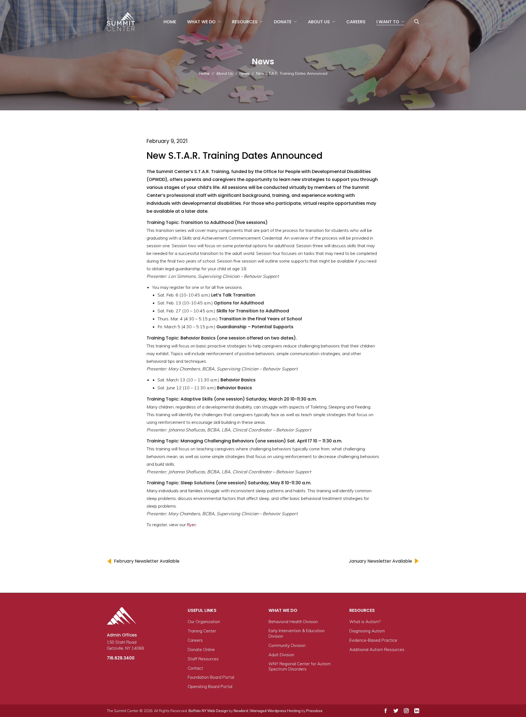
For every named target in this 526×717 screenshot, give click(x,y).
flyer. (192, 524)
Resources (245, 22)
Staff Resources (203, 658)
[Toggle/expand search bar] (416, 21)
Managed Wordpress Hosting (275, 711)
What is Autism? (365, 621)
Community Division (286, 645)
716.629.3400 (121, 658)
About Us (319, 22)
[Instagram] (406, 710)
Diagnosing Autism (367, 631)
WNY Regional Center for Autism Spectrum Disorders (299, 666)
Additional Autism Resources (376, 649)
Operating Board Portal (210, 686)
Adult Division (281, 654)
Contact (195, 668)
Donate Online (201, 649)
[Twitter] (395, 710)
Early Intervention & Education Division (296, 633)
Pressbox (314, 711)
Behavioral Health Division (293, 621)
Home (170, 22)
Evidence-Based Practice (373, 640)
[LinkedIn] (416, 710)
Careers (355, 22)
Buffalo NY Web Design (208, 711)
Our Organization (204, 621)
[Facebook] (385, 710)
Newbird (241, 711)
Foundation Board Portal (211, 677)
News (244, 73)
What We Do (201, 22)
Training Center (202, 631)
